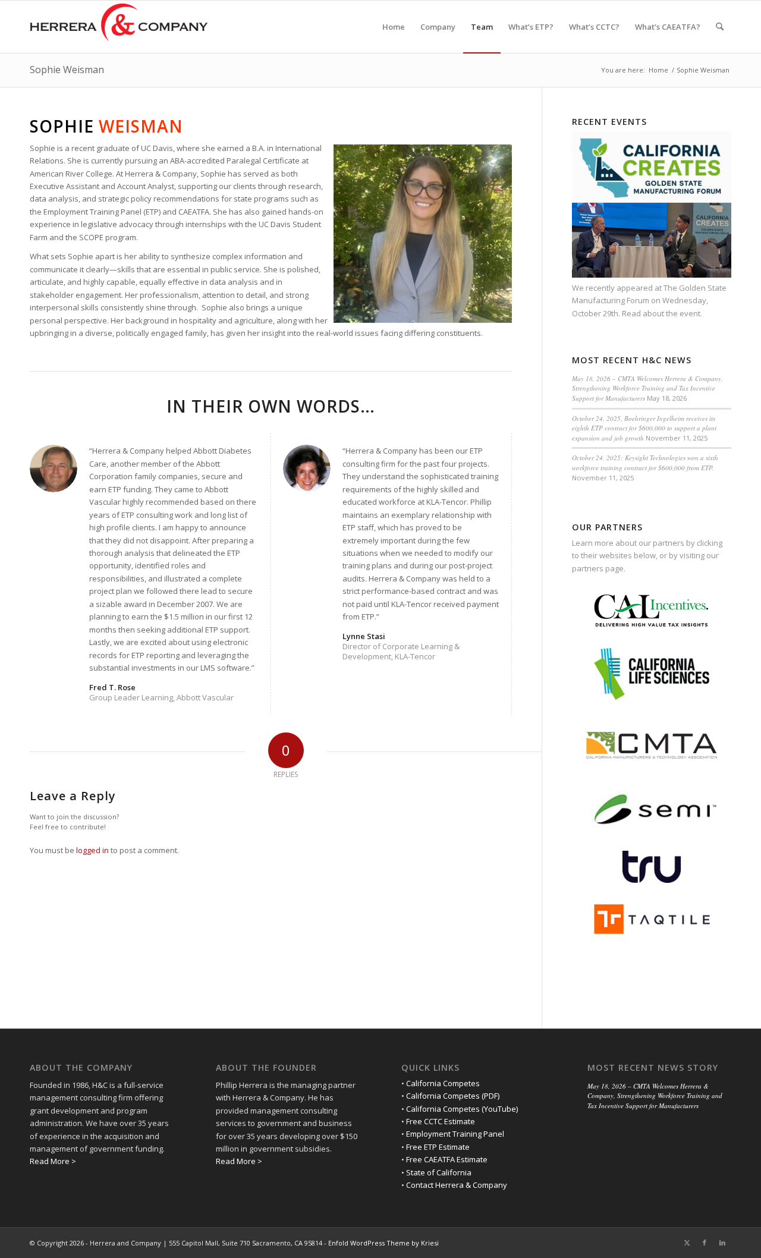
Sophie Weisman (67, 69)
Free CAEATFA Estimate (447, 1159)
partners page (598, 568)
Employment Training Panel (455, 1133)
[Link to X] (687, 1242)
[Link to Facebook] (704, 1242)
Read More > (53, 1161)
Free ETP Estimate (438, 1146)
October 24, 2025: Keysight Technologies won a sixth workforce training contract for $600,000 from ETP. (645, 462)
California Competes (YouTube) (462, 1108)
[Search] (719, 27)
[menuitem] (394, 27)
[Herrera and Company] (119, 27)
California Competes (443, 1083)
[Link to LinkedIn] (722, 1242)
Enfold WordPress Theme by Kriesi (383, 1242)
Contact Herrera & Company (456, 1185)
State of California (438, 1172)
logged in (92, 850)
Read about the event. (662, 313)
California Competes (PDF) (452, 1095)
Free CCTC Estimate (440, 1121)
